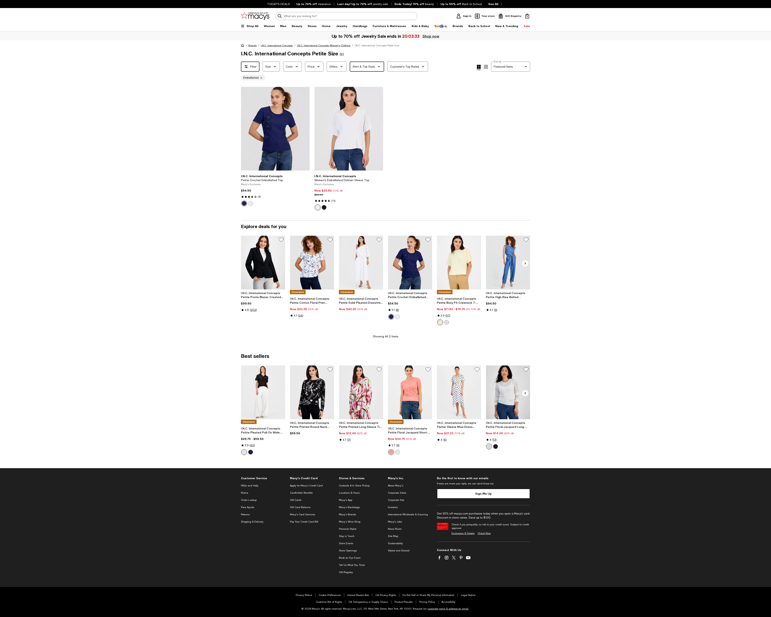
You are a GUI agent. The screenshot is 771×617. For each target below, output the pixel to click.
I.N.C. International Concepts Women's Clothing (323, 45)
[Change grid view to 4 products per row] (479, 67)
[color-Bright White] (250, 203)
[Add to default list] (281, 239)
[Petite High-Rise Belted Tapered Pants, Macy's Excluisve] (508, 262)
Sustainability (395, 543)
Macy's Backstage (349, 507)
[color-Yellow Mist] (440, 322)
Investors (393, 507)
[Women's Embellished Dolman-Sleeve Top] (348, 128)
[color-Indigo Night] (244, 203)
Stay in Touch (346, 536)
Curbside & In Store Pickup (354, 485)
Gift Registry (346, 572)
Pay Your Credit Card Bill (304, 521)
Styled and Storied (398, 550)
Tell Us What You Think (352, 565)
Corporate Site (396, 500)
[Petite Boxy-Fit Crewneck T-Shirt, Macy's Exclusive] (459, 262)
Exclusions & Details (463, 533)
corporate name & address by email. (448, 608)
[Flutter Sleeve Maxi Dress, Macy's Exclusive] (459, 392)
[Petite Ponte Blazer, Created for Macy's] (263, 262)
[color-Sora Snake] (446, 322)
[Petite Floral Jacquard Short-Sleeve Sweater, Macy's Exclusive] (410, 392)
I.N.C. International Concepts (277, 45)
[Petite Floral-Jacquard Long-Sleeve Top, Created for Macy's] (508, 392)
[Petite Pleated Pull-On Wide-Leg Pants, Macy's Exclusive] (263, 392)
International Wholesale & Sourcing (408, 514)
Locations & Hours (349, 492)
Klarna (244, 492)
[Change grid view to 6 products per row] (486, 67)
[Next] (304, 128)
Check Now (484, 533)
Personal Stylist (347, 529)
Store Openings (348, 550)
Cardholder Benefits (301, 492)
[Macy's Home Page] (255, 16)
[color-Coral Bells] (391, 452)
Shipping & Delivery (252, 521)
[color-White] (317, 207)
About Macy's (395, 485)
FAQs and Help (249, 485)
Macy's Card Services (302, 514)
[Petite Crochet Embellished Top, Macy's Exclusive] (410, 262)
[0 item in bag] (527, 16)
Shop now (430, 36)
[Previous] (245, 128)
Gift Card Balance (300, 507)
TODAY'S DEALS (278, 4)
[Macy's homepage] (243, 46)
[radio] (244, 203)
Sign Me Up (483, 493)
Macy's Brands (347, 514)
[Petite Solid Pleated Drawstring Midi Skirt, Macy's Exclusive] (361, 262)
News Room (395, 529)
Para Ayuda (247, 507)
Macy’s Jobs (395, 521)
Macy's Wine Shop (349, 521)
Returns (245, 514)
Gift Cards (295, 500)
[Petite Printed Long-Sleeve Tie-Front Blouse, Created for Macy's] (361, 392)
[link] (275, 190)
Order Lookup (249, 500)
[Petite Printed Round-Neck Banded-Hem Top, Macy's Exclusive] (312, 392)
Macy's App (345, 500)
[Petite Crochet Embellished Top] (275, 128)
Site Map (393, 536)
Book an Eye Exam (350, 557)
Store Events (346, 543)
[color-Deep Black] (324, 207)
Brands (252, 45)
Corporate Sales (397, 492)
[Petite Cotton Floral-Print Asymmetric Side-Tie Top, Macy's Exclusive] (312, 262)
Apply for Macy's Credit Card (306, 485)
